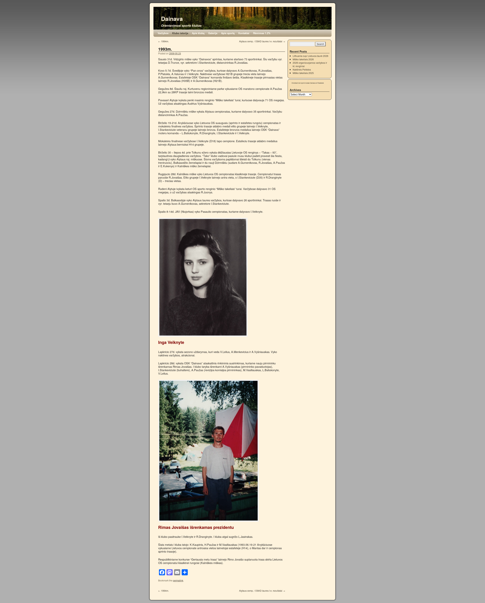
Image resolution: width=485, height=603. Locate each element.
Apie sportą (228, 33)
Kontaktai (243, 33)
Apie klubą (198, 33)
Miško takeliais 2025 (303, 72)
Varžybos (163, 33)
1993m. (165, 49)
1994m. (163, 41)
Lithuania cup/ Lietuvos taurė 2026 (310, 55)
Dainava (172, 18)
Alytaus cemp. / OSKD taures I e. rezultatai (262, 41)
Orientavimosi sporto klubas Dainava (303, 83)
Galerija (212, 33)
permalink (178, 580)
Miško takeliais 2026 (303, 59)
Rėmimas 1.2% (262, 33)
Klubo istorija (180, 33)
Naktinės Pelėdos (302, 69)
